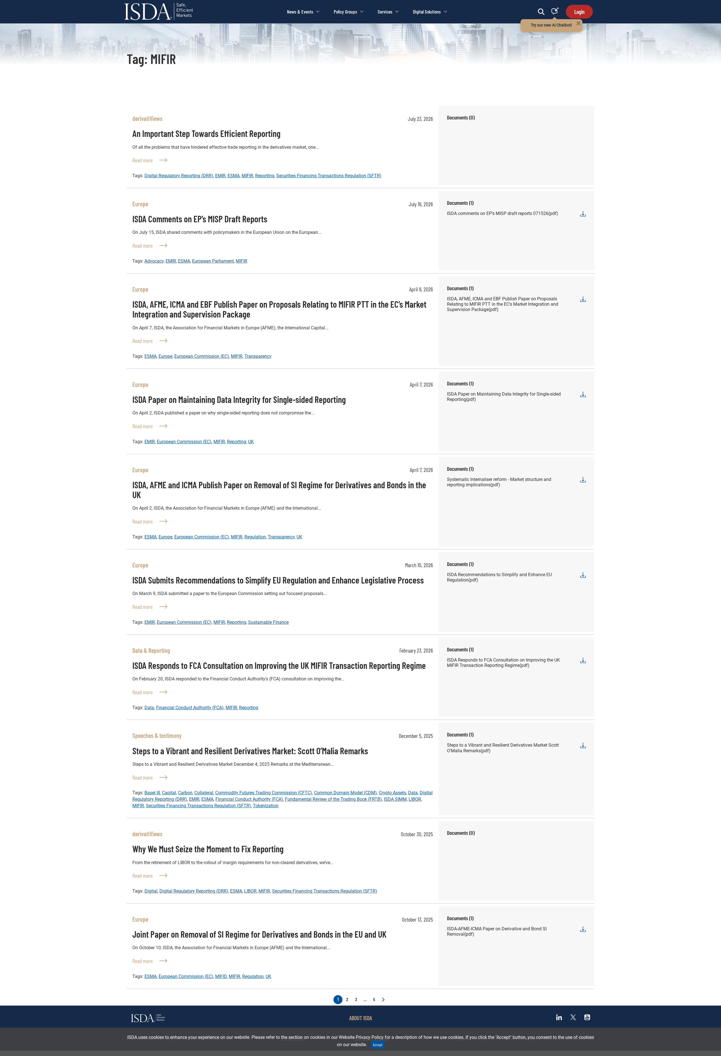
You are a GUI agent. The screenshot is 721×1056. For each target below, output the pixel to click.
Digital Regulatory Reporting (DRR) (178, 175)
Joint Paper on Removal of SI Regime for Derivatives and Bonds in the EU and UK (259, 934)
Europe (140, 203)
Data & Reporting (151, 650)
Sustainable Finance (268, 622)
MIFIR (247, 175)
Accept (377, 1044)
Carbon (185, 792)
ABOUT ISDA (360, 1018)
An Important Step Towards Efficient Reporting (206, 133)
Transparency (258, 356)
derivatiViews (147, 118)
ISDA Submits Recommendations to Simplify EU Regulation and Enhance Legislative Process (278, 579)
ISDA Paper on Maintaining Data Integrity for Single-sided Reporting (239, 399)
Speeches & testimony (157, 735)
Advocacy (154, 261)
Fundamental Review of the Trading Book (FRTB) (333, 799)
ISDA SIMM (395, 799)
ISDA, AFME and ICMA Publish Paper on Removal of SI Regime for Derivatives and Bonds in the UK (279, 489)
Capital (169, 792)
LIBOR (415, 799)
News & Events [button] (300, 11)
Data (149, 707)
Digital (150, 891)
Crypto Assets (392, 792)
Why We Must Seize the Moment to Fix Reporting (208, 848)
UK (251, 441)
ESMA (234, 175)
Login (579, 11)
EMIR (220, 175)
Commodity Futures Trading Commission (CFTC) (263, 792)
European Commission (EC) (201, 356)
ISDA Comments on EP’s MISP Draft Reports (199, 218)
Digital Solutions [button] (427, 11)
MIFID (221, 976)
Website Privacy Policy (361, 1037)
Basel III (152, 792)
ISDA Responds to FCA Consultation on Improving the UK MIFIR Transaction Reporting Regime (279, 665)
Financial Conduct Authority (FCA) (190, 707)
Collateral (203, 792)
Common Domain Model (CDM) (345, 792)
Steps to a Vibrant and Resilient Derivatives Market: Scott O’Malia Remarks (250, 750)
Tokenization (266, 805)
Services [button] (385, 11)
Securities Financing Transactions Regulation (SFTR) (328, 175)
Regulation (255, 537)
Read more (149, 159)
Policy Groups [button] (345, 11)
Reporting (264, 175)
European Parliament (213, 261)
